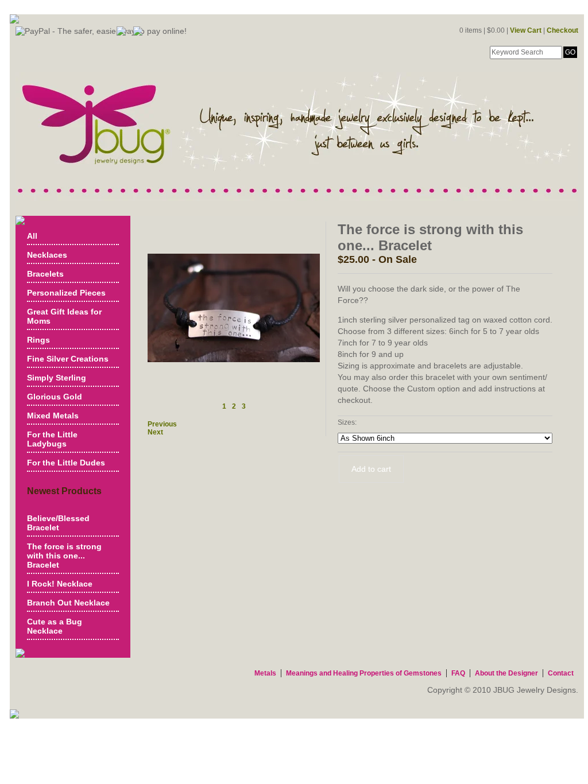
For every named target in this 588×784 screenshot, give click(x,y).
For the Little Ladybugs (52, 439)
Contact (561, 673)
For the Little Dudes (66, 462)
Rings (38, 339)
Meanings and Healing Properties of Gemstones (364, 673)
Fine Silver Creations (68, 358)
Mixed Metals (53, 415)
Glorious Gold (54, 396)
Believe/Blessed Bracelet (58, 523)
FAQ (458, 673)
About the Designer (506, 673)
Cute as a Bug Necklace (54, 626)
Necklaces (47, 254)
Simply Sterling (56, 377)
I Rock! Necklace (59, 583)
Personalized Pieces (66, 292)
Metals (265, 673)
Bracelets (45, 273)
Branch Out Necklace (68, 602)
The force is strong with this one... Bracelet (64, 555)
